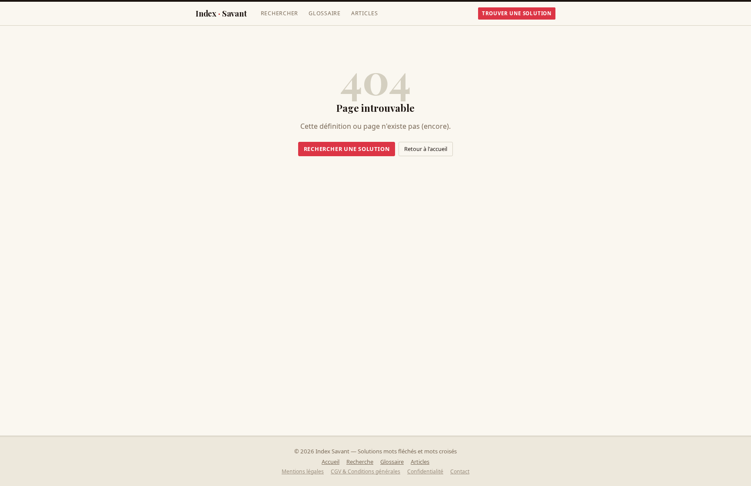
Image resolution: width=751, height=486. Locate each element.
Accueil (330, 462)
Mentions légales (303, 471)
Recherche (359, 462)
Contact (459, 471)
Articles (364, 13)
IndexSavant (221, 13)
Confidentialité (425, 471)
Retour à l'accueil (425, 149)
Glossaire (325, 13)
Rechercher (280, 13)
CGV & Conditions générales (365, 471)
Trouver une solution (517, 13)
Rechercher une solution (347, 149)
